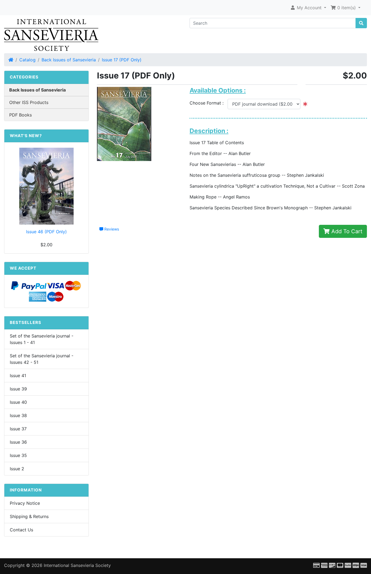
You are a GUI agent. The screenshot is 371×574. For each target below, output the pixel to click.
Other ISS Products (28, 102)
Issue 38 (18, 415)
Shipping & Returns (29, 516)
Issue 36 (18, 442)
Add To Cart (346, 231)
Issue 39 (18, 389)
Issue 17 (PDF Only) (122, 59)
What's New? (26, 135)
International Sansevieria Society (77, 565)
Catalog (27, 59)
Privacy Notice (25, 503)
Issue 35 (18, 455)
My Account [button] (309, 7)
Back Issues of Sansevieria (69, 59)
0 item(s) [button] (346, 7)
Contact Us (21, 529)
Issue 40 (18, 402)
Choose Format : (209, 103)
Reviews (111, 229)
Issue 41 (18, 375)
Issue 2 (17, 468)
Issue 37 (18, 428)
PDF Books (20, 115)
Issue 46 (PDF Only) (46, 231)
